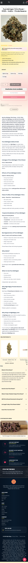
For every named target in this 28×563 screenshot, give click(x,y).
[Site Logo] (5, 2)
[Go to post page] (14, 428)
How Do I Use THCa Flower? (8, 388)
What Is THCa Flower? (7, 370)
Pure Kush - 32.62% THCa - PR (9, 360)
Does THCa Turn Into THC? (8, 409)
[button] (9, 2)
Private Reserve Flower (18, 105)
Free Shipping (12, 457)
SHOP (3, 503)
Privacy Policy (15, 536)
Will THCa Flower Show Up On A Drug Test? (12, 399)
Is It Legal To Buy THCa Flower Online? (11, 404)
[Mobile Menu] (1, 3)
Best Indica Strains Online (13, 7)
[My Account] (24, 2)
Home (2, 7)
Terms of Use (22, 536)
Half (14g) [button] (20, 73)
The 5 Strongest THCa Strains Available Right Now (14, 436)
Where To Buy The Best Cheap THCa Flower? (13, 394)
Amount (4, 69)
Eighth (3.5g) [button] (5, 73)
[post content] (9, 348)
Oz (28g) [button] (4, 76)
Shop (6, 7)
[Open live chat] (24, 559)
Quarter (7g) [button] (13, 73)
